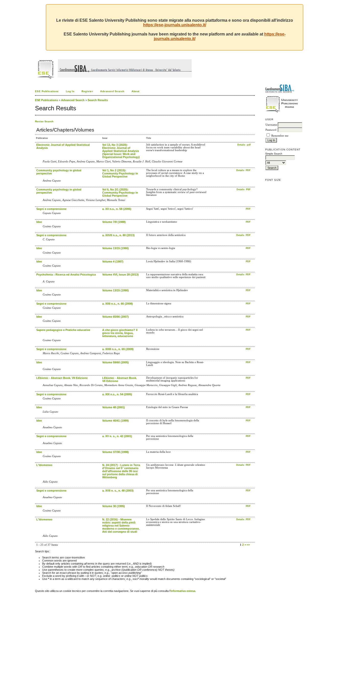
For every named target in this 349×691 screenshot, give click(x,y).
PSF (248, 189)
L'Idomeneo (44, 465)
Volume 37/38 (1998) (115, 452)
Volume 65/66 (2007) (115, 316)
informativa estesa (182, 590)
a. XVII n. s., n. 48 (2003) (118, 490)
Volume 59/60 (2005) (115, 362)
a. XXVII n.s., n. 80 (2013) (118, 235)
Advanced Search (112, 91)
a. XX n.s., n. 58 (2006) (116, 208)
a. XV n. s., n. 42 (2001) (117, 436)
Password (270, 129)
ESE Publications (47, 91)
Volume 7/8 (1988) (114, 221)
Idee (39, 221)
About (135, 91)
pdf (249, 145)
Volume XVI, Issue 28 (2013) (120, 274)
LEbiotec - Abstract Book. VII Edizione (62, 377)
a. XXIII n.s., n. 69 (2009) (118, 349)
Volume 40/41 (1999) (115, 420)
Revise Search (44, 121)
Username (271, 124)
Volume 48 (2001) (113, 407)
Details (241, 145)
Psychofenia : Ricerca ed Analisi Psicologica (66, 274)
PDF (248, 170)
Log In (70, 91)
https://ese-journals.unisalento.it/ (174, 25)
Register (87, 91)
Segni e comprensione (51, 208)
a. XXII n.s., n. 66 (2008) (117, 303)
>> (248, 544)
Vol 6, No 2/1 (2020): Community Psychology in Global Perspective (120, 192)
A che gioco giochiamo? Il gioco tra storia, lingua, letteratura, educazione (119, 333)
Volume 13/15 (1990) (115, 248)
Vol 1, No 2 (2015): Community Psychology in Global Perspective (120, 173)
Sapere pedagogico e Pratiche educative (63, 329)
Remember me (279, 135)
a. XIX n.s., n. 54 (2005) (117, 394)
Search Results (98, 100)
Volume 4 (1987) (112, 261)
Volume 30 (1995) (113, 506)
